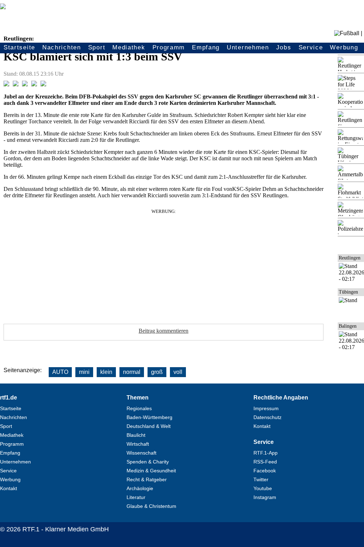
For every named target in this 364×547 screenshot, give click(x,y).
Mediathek (128, 47)
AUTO (60, 372)
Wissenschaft (141, 453)
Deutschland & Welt (149, 426)
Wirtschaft (138, 444)
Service (311, 47)
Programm (168, 47)
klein (106, 372)
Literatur (136, 497)
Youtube (262, 488)
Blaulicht (136, 435)
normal (131, 372)
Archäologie (140, 488)
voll (177, 372)
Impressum (266, 408)
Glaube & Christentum (151, 506)
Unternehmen (248, 47)
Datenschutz (267, 417)
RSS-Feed (265, 462)
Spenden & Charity (148, 462)
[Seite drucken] (43, 84)
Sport (97, 47)
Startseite (19, 47)
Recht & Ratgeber (147, 479)
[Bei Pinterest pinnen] (34, 84)
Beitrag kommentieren (163, 331)
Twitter (260, 479)
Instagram (264, 497)
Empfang (206, 47)
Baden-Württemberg (149, 417)
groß (157, 372)
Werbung (344, 47)
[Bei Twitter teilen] (15, 84)
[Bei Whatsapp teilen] (25, 84)
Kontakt (8, 488)
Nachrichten (61, 47)
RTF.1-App (265, 453)
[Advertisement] (163, 264)
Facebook (264, 470)
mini (84, 372)
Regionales (139, 408)
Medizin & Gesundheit (151, 470)
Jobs (283, 47)
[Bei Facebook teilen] (6, 84)
